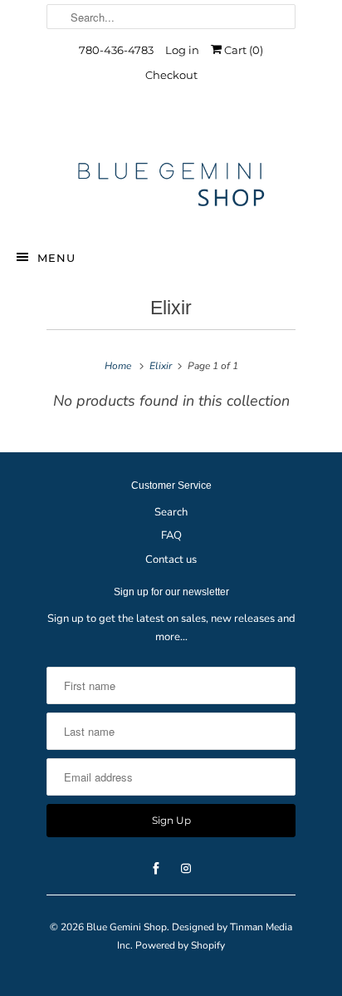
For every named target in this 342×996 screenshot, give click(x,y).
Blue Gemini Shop (126, 927)
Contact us (171, 559)
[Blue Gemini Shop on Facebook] (156, 126)
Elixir (171, 308)
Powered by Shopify (180, 945)
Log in (182, 50)
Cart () (242, 50)
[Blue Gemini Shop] (171, 187)
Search (171, 512)
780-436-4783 (116, 50)
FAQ (171, 535)
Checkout (171, 74)
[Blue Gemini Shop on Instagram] (186, 126)
